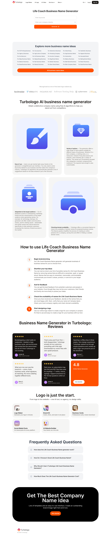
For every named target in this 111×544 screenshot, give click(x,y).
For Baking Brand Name (84, 59)
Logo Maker (29, 2)
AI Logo (37, 2)
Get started (55, 513)
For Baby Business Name (24, 59)
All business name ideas (55, 70)
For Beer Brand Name (53, 64)
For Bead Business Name (24, 64)
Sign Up (95, 2)
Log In (89, 2)
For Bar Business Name (39, 61)
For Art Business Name (39, 56)
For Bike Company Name (69, 64)
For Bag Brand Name (53, 59)
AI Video (44, 2)
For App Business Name (69, 53)
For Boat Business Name (85, 64)
